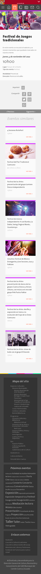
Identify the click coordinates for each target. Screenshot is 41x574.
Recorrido (30, 515)
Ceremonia (22, 476)
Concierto (17, 483)
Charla (29, 477)
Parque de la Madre (14, 67)
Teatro (27, 522)
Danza (31, 487)
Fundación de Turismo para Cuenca (17, 550)
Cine (7, 480)
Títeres (33, 522)
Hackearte (9, 540)
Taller (9, 522)
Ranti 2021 (17, 428)
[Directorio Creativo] (20, 7)
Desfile (7, 489)
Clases (12, 480)
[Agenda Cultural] (15, 7)
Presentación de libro (27, 511)
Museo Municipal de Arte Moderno (21, 391)
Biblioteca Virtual (20, 422)
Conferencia (9, 486)
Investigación (17, 434)
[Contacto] (32, 7)
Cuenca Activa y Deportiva (18, 437)
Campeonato (15, 476)
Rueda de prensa (10, 518)
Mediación (8, 504)
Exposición (11, 493)
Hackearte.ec (15, 453)
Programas (14, 416)
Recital (25, 515)
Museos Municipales (19, 388)
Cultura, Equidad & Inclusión (18, 447)
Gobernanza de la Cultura (21, 450)
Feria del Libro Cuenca (18, 459)
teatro (22, 522)
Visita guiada (10, 526)
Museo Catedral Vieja (21, 404)
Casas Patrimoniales (19, 409)
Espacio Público (17, 444)
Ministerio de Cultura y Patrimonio (17, 547)
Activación (8, 473)
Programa (8, 515)
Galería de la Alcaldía (21, 406)
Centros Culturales (19, 411)
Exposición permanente (27, 493)
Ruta (17, 518)
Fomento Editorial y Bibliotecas (19, 419)
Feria (25, 497)
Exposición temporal (14, 497)
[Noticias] (26, 7)
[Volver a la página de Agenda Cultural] (3, 14)
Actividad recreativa (19, 474)
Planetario (17, 398)
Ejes (11, 441)
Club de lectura (19, 480)
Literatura (32, 500)
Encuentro (20, 490)
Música (9, 507)
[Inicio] (9, 7)
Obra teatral (17, 507)
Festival (16, 69)
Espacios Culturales (17, 386)
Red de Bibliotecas (18, 413)
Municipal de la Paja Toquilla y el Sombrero (22, 401)
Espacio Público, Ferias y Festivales (20, 431)
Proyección (17, 514)
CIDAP (7, 552)
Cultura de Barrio (16, 456)
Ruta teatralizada (24, 518)
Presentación (12, 511)
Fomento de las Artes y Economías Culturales (20, 425)
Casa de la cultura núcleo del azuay (17, 545)
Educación (13, 489)
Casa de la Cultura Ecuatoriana (16, 542)
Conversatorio (21, 486)
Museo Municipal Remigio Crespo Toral (21, 395)
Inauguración (10, 500)
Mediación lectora (22, 503)
